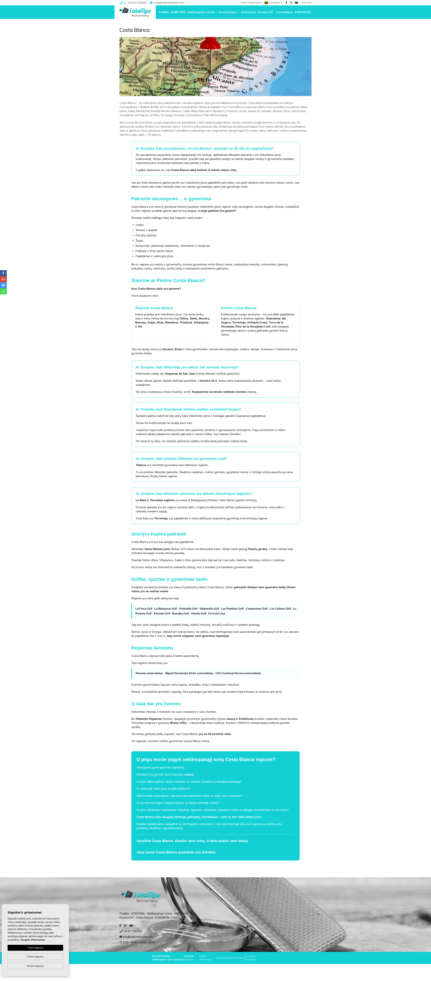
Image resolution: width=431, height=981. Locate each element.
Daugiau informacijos (33, 939)
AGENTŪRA (178, 12)
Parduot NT (266, 12)
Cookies (240, 957)
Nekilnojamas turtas (159, 913)
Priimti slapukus (35, 947)
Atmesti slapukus (35, 965)
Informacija (248, 12)
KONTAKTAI (303, 12)
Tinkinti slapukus (35, 956)
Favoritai (306, 2)
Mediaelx (189, 959)
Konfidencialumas (226, 957)
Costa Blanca (284, 12)
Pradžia (164, 12)
